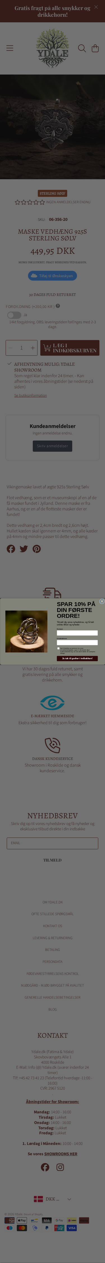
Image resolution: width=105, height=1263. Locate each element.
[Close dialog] (102, 601)
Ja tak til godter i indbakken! (77, 658)
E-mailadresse (62, 638)
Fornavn (60, 629)
